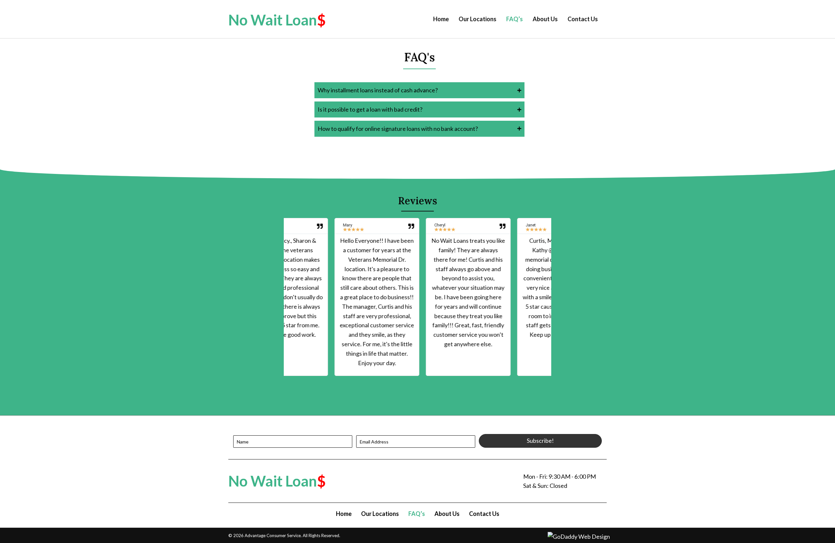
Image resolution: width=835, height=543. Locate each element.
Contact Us (484, 513)
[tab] (419, 90)
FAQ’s (416, 513)
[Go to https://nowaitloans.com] (319, 20)
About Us (447, 513)
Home (344, 513)
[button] (540, 441)
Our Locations (380, 513)
